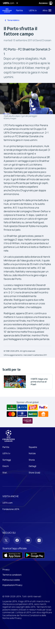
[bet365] (33, 414)
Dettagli (32, 466)
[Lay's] (33, 407)
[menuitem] (20, 10)
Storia (32, 459)
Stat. (4, 472)
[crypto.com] (22, 414)
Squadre (33, 447)
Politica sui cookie (11, 579)
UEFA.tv (6, 453)
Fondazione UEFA (10, 509)
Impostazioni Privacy (12, 585)
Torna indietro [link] (13, 20)
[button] (46, 10)
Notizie (32, 453)
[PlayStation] (22, 407)
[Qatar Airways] (28, 421)
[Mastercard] (12, 414)
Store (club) (34, 472)
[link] (19, 10)
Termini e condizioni (11, 574)
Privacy (5, 569)
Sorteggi (6, 459)
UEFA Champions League (7, 10)
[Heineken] (12, 407)
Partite (5, 447)
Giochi (5, 466)
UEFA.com (7, 502)
